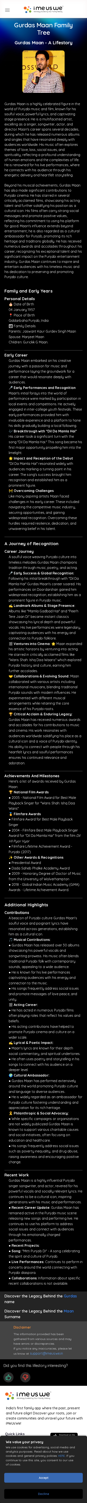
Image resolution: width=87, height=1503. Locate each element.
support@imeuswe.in (46, 1353)
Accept (43, 1478)
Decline (43, 1494)
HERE (61, 1455)
